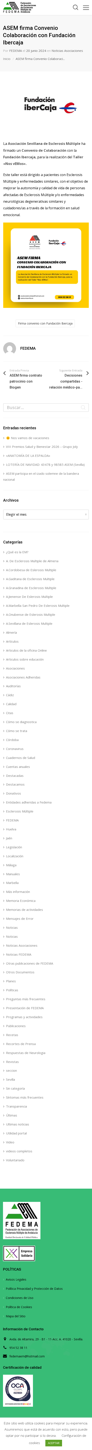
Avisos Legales (16, 1279)
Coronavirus (15, 749)
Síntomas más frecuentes (24, 1097)
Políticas (12, 990)
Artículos (12, 641)
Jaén (9, 838)
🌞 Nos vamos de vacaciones (27, 438)
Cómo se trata (16, 731)
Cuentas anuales (18, 766)
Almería (11, 632)
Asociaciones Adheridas (23, 677)
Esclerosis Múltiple (19, 811)
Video (10, 1142)
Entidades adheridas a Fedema (29, 802)
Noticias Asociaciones (67, 50)
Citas (9, 713)
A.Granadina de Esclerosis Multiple (31, 588)
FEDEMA (15, 50)
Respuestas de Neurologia (25, 1053)
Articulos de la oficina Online (26, 650)
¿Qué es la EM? (17, 552)
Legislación (14, 847)
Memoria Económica (21, 900)
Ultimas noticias (17, 1124)
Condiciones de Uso (19, 1298)
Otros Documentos (20, 972)
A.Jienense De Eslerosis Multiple (29, 596)
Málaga (11, 865)
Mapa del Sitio (15, 1316)
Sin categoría (15, 1088)
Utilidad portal (16, 1133)
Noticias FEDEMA (18, 954)
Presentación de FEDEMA (25, 1008)
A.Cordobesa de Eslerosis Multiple (31, 570)
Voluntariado (15, 1160)
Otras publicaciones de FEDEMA (29, 963)
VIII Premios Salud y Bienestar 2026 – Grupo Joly (42, 446)
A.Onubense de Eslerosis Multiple (30, 614)
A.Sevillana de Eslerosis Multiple (29, 623)
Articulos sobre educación (25, 659)
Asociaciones (15, 668)
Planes (11, 981)
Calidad (11, 704)
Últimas (11, 1115)
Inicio (6, 59)
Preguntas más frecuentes (25, 999)
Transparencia (16, 1106)
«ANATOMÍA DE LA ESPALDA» (28, 455)
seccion (11, 1070)
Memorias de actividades (24, 909)
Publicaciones (16, 1026)
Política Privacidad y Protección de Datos (34, 1289)
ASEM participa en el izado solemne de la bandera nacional (41, 476)
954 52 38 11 (18, 1348)
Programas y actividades (24, 1017)
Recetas (12, 1035)
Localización (14, 856)
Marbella (12, 883)
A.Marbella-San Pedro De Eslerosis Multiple (38, 605)
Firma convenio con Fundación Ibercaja (45, 323)
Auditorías (13, 686)
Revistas (12, 1062)
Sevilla (10, 1079)
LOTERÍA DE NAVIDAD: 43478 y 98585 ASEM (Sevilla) (45, 464)
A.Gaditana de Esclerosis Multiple (30, 579)
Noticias (12, 927)
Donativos (13, 793)
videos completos (19, 1151)
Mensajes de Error (20, 918)
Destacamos (15, 784)
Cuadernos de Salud (20, 758)
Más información (18, 892)
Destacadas (15, 775)
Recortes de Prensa (21, 1044)
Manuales (13, 874)
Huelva (11, 829)
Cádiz (10, 695)
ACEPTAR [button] (53, 1443)
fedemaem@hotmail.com (27, 1356)
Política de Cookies (19, 1307)
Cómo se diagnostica (21, 722)
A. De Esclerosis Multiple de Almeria (32, 561)
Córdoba (12, 740)
